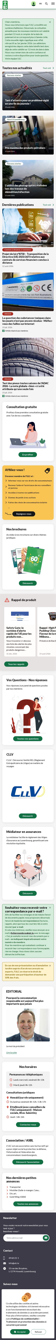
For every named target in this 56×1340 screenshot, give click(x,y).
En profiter (27, 454)
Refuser (38, 1331)
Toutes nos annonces (27, 1204)
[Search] (46, 3)
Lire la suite (11, 1052)
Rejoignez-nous (23, 514)
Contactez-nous (28, 1124)
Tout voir (47, 68)
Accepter (21, 1331)
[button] (46, 1238)
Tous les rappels (16, 664)
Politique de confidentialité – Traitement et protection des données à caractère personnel (26, 1321)
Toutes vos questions (28, 738)
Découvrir (28, 583)
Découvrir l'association (27, 1162)
